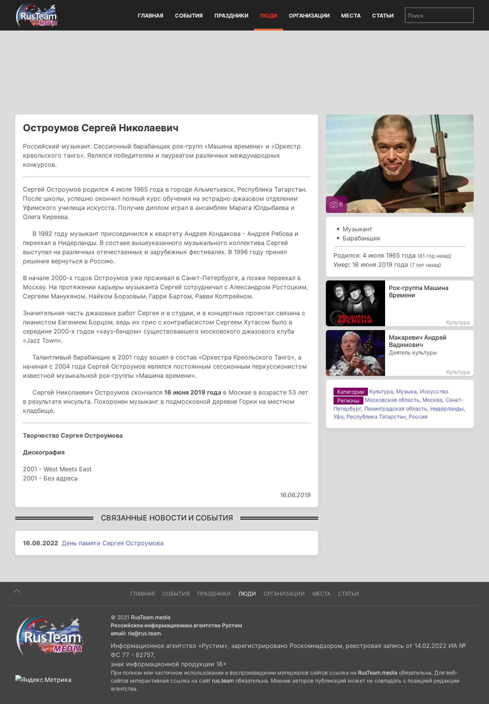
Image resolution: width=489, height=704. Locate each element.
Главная (151, 15)
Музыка (406, 391)
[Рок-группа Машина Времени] (400, 303)
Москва (432, 399)
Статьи (382, 15)
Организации (309, 15)
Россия (418, 416)
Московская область (392, 399)
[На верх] (16, 591)
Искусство (434, 391)
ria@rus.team (144, 633)
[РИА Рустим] (49, 635)
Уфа (338, 416)
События (189, 15)
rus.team (223, 680)
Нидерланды (447, 408)
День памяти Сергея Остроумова (113, 543)
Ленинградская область (395, 408)
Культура (381, 391)
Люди (268, 15)
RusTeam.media (150, 617)
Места (351, 15)
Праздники (231, 15)
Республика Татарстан (376, 416)
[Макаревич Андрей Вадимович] (400, 353)
